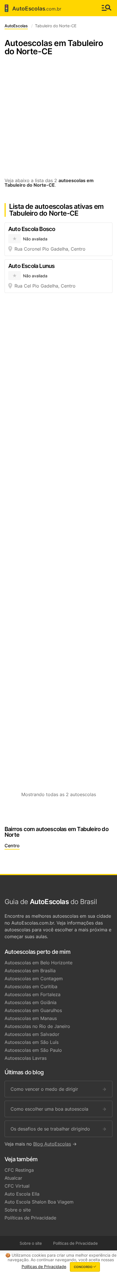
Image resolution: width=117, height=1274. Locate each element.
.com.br (31, 8)
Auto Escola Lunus (31, 266)
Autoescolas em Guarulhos (33, 1010)
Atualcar (13, 1178)
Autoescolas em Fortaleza (32, 994)
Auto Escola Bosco (31, 229)
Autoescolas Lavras (26, 1058)
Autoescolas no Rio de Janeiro (37, 1026)
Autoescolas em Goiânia (31, 1002)
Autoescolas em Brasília (30, 970)
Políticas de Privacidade (30, 1218)
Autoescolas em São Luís (31, 1042)
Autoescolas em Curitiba (31, 986)
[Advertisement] (58, 119)
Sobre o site (18, 1210)
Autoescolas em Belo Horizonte (38, 962)
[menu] (106, 8)
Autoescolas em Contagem (34, 978)
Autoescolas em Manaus (31, 1018)
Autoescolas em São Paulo (33, 1050)
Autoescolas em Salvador (32, 1034)
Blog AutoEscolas (52, 1144)
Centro (12, 845)
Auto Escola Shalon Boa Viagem (39, 1202)
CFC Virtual (17, 1186)
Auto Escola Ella (22, 1194)
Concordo (83, 1267)
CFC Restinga (19, 1170)
